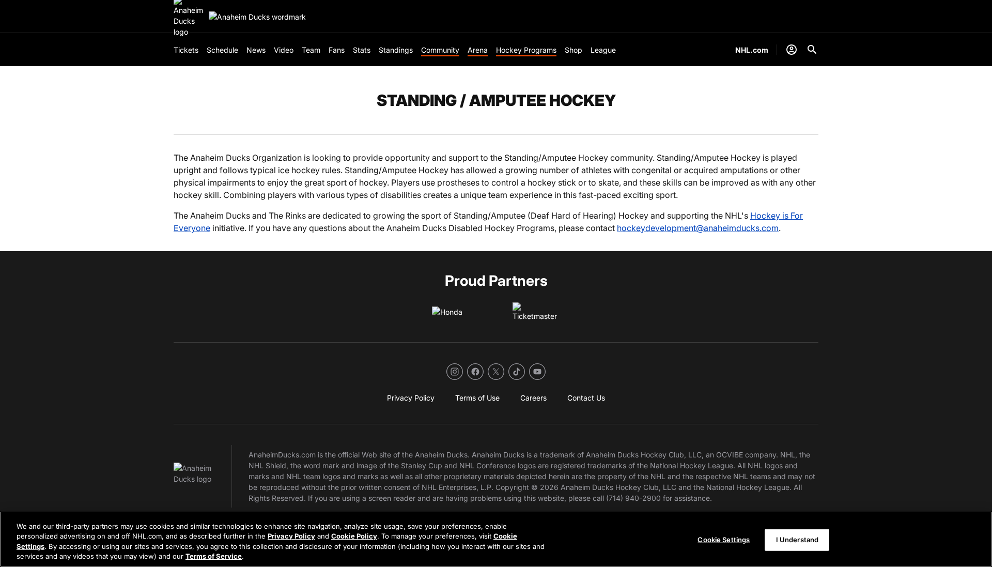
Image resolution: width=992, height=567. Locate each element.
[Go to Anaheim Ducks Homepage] (257, 16)
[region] (496, 539)
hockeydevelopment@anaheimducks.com (698, 228)
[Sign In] (791, 49)
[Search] (812, 49)
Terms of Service (213, 556)
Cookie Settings (724, 539)
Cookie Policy (354, 536)
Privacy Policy (291, 536)
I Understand (797, 539)
